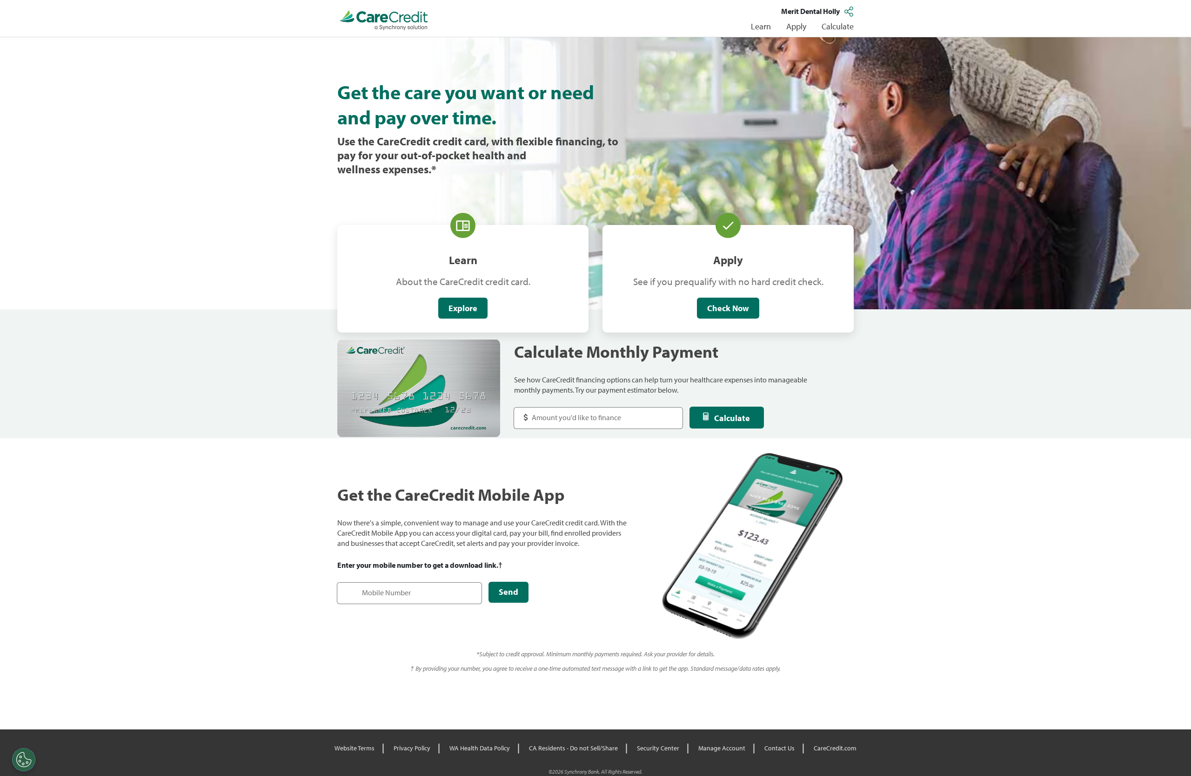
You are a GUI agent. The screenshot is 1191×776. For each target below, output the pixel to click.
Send (508, 591)
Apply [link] (796, 26)
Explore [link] (462, 308)
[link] (383, 20)
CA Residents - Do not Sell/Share (573, 748)
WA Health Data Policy (479, 748)
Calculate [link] (838, 26)
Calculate (732, 418)
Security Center (658, 748)
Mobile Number (367, 588)
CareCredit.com (835, 748)
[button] (850, 11)
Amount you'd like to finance (568, 412)
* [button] (433, 169)
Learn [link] (761, 26)
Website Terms (355, 748)
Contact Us (779, 748)
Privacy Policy (412, 748)
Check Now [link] (728, 308)
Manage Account (721, 748)
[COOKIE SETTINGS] (23, 759)
